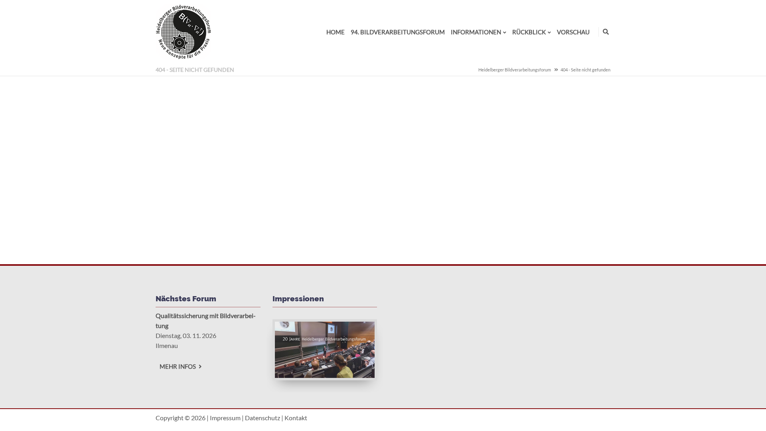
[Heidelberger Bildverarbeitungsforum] (183, 57)
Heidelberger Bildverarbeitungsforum (514, 69)
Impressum (225, 417)
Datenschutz (262, 417)
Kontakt (295, 417)
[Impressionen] (325, 375)
